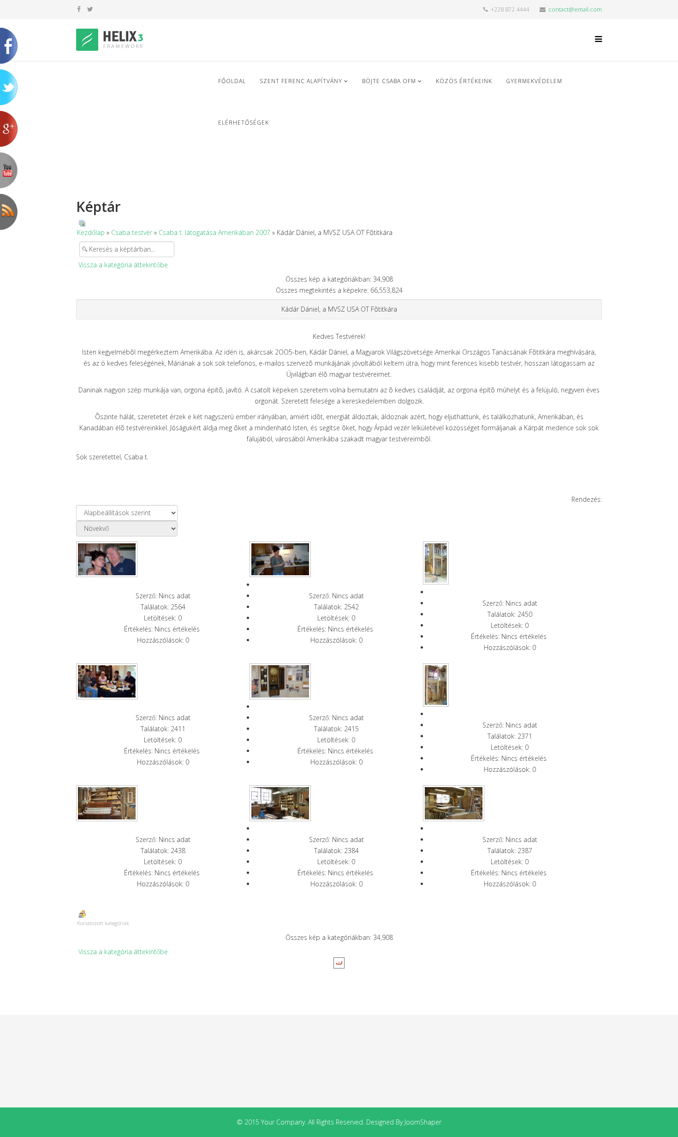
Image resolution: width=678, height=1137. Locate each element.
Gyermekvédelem (534, 81)
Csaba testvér (131, 232)
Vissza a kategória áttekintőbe (123, 264)
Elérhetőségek (243, 122)
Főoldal (232, 81)
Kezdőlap (91, 232)
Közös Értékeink (464, 81)
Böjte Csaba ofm (389, 81)
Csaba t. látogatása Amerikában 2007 (214, 232)
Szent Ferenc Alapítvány (301, 81)
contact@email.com (575, 9)
